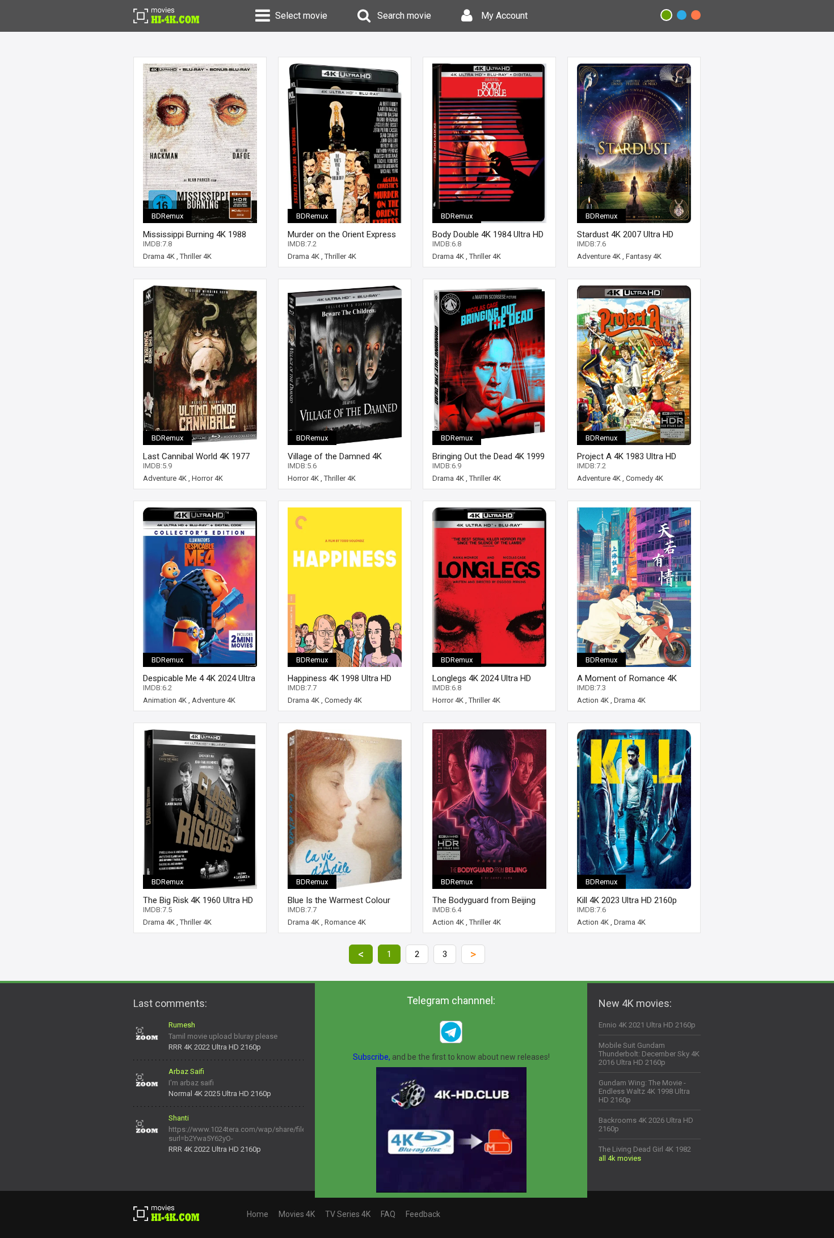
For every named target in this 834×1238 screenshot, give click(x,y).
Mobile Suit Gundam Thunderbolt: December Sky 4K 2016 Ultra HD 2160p (649, 1054)
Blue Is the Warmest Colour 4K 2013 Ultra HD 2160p (339, 900)
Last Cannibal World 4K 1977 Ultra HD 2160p (196, 456)
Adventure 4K (599, 256)
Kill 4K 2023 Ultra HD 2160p (627, 900)
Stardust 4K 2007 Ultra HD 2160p (625, 235)
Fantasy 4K (644, 256)
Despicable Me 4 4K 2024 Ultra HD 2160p (199, 678)
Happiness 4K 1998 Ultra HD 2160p (339, 678)
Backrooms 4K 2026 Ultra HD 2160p (646, 1124)
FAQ (388, 1214)
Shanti (179, 1118)
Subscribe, (371, 1056)
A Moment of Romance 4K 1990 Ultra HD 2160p (627, 678)
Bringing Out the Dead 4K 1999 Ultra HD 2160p (488, 456)
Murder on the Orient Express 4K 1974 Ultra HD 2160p (342, 235)
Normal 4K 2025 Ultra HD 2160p (220, 1093)
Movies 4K (297, 1214)
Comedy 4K (644, 478)
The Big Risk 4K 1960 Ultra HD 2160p (198, 900)
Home (257, 1214)
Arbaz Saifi (186, 1071)
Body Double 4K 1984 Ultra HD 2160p (488, 235)
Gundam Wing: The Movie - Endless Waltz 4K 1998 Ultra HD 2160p (644, 1091)
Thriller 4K (196, 256)
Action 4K (593, 700)
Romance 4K (345, 922)
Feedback (423, 1214)
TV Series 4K (347, 1214)
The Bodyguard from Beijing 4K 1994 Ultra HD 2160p (484, 900)
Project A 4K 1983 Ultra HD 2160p (626, 456)
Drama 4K (159, 256)
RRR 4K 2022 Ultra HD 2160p (215, 1047)
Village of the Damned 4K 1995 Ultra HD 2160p (335, 456)
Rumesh (182, 1025)
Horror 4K (207, 478)
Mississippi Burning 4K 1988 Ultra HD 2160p (194, 235)
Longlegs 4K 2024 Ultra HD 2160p (481, 678)
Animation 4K (165, 700)
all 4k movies (620, 1158)
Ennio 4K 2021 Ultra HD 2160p (647, 1025)
